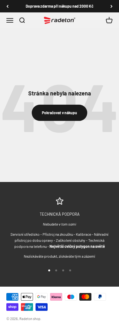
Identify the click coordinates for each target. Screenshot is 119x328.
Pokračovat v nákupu (59, 112)
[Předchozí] (7, 6)
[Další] (111, 6)
